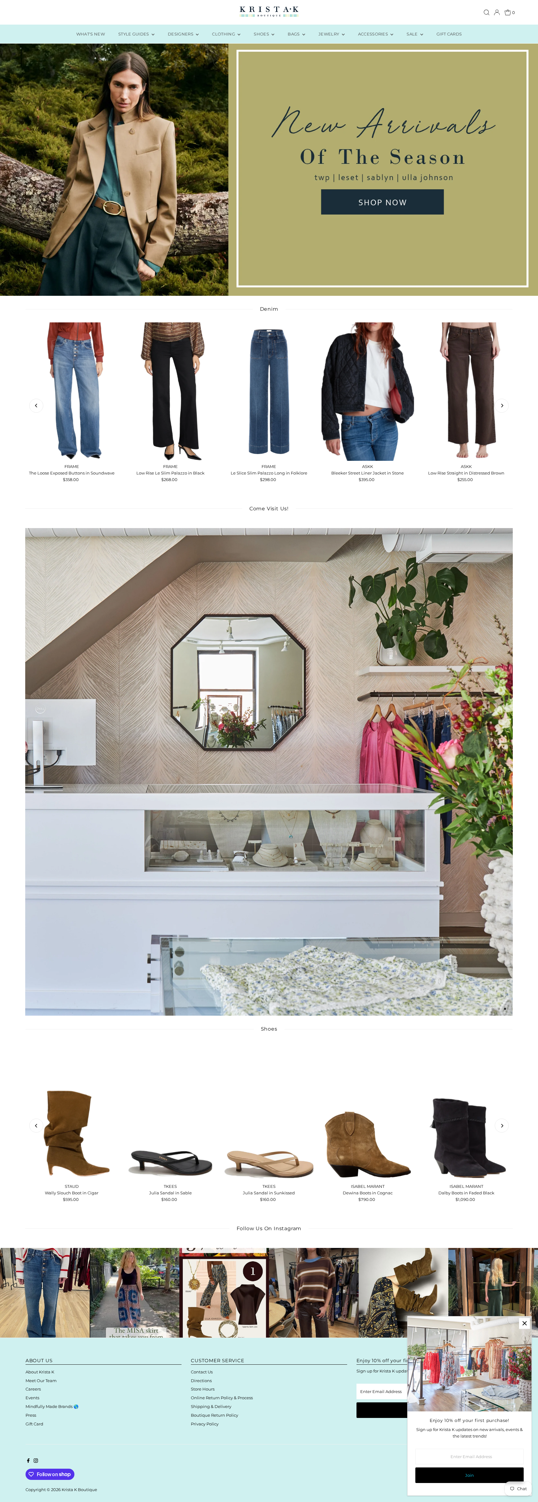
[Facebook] (28, 1461)
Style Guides (134, 33)
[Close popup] (524, 1323)
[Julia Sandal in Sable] (170, 1111)
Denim (269, 309)
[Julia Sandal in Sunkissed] (269, 1111)
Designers (181, 33)
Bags (294, 33)
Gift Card (34, 1423)
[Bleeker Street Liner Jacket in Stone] (367, 391)
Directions (201, 1380)
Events (32, 1397)
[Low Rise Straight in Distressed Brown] (466, 391)
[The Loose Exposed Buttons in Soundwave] (72, 391)
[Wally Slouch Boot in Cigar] (72, 1111)
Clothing (224, 33)
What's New (90, 33)
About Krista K (40, 1371)
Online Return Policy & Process (222, 1397)
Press (31, 1415)
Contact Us (202, 1371)
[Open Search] (486, 12)
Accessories (373, 33)
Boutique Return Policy (214, 1415)
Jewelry (329, 33)
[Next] (502, 406)
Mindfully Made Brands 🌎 (52, 1406)
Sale (413, 33)
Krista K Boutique (79, 1489)
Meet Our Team (41, 1380)
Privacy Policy (205, 1423)
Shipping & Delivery (211, 1406)
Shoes (262, 33)
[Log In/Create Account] (497, 12)
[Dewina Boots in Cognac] (367, 1111)
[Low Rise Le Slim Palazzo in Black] (170, 391)
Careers (33, 1388)
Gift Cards (449, 33)
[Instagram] (36, 1461)
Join (469, 1475)
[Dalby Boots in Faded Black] (466, 1111)
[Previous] (36, 406)
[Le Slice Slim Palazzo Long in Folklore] (269, 391)
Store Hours (203, 1388)
